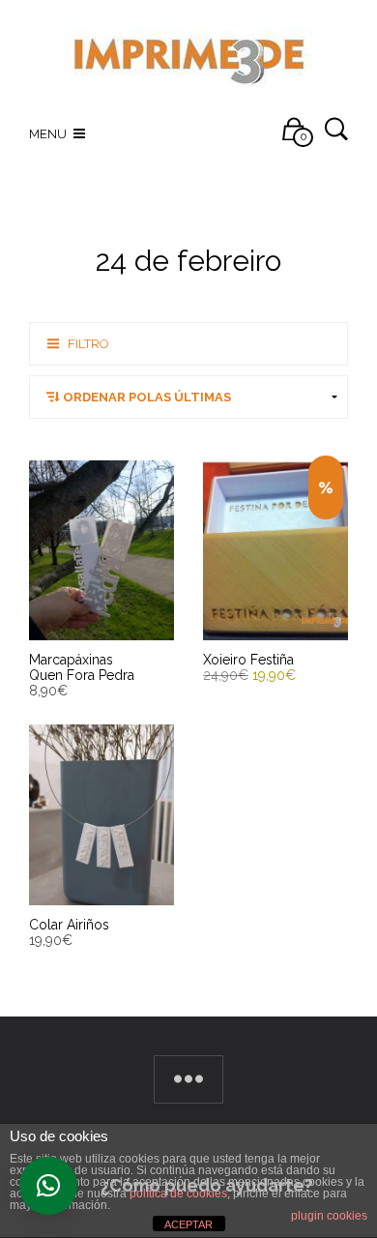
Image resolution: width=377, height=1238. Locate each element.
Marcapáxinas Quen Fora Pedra (81, 667)
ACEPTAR (188, 1224)
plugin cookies (329, 1216)
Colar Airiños (69, 924)
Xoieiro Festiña (248, 659)
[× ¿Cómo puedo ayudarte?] (48, 1186)
